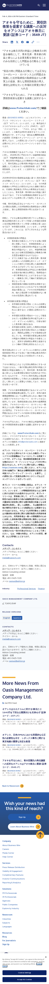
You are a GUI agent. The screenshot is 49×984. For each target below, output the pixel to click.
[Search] (39, 5)
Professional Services (26, 588)
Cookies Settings (24, 973)
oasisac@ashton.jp (17, 581)
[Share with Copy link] (33, 42)
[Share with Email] (27, 42)
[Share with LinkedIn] (12, 42)
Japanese (17, 618)
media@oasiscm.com (11, 558)
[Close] (46, 957)
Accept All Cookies (24, 979)
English (6, 618)
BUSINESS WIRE (15, 117)
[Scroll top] (40, 835)
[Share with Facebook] (22, 42)
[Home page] (12, 5)
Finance (41, 588)
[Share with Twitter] (17, 42)
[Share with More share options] (38, 42)
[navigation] (44, 5)
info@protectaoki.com (27, 442)
